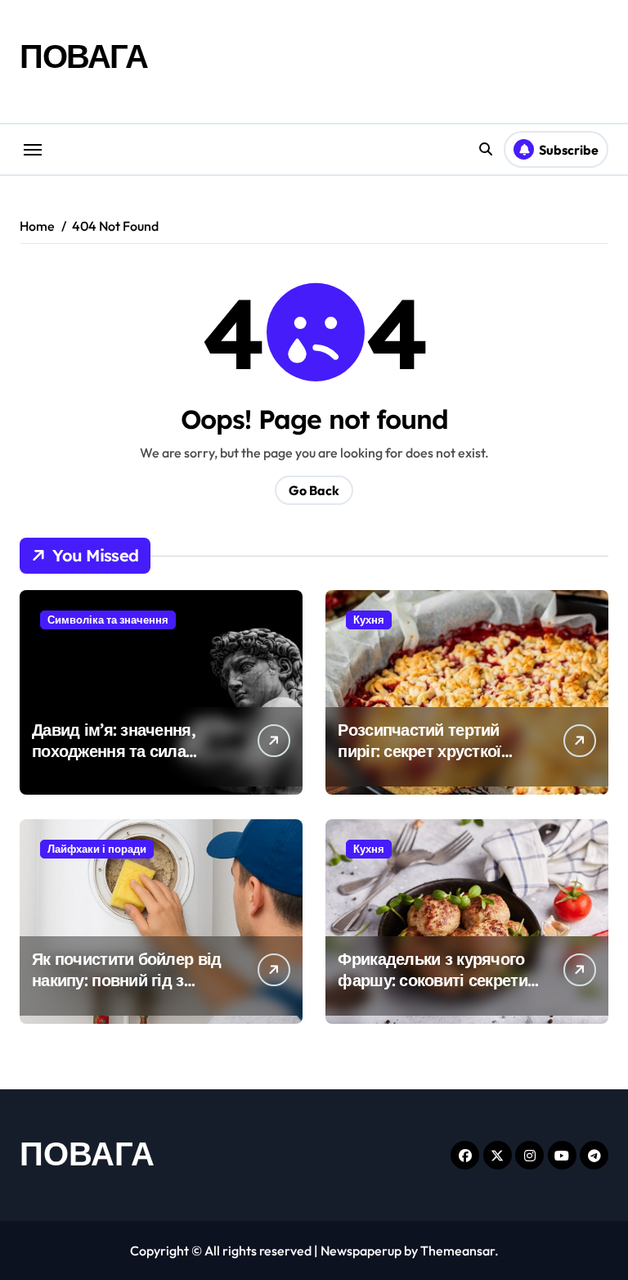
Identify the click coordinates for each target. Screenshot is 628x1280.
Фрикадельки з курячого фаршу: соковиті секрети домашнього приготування (432, 991)
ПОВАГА (83, 55)
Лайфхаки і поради (96, 848)
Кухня (368, 619)
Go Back (314, 490)
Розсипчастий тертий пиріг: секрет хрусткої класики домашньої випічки (419, 761)
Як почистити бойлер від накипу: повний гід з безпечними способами (126, 980)
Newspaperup (361, 1250)
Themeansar (457, 1250)
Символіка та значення (107, 619)
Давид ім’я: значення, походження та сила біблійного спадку (113, 750)
